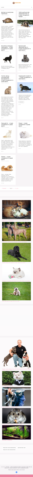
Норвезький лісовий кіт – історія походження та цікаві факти (25, 77)
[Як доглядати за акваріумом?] (16, 432)
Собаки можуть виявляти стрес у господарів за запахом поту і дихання (14, 241)
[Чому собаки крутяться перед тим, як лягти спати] (16, 291)
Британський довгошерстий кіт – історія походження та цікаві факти (25, 48)
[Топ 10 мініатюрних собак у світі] (16, 378)
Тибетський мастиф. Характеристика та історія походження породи (24, 14)
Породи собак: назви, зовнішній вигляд (9, 447)
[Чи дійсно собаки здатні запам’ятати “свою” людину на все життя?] (16, 252)
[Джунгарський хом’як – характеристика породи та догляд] (16, 416)
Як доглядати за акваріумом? (7, 440)
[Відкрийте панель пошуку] (31, 7)
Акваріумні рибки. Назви (21, 447)
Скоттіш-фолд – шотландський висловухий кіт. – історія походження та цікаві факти (7, 78)
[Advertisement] (8, 320)
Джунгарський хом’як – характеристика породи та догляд (12, 424)
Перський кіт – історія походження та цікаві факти (7, 125)
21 (9, 188)
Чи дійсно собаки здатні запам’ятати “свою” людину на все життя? (13, 262)
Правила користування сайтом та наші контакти (16, 469)
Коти (2, 117)
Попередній (3, 188)
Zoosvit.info (16, 475)
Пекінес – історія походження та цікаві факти (7, 158)
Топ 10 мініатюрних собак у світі (7, 386)
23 (12, 188)
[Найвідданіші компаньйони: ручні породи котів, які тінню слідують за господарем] (16, 272)
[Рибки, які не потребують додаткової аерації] (16, 397)
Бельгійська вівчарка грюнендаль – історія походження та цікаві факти (7, 48)
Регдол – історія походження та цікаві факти (24, 125)
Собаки (20, 39)
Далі (17, 188)
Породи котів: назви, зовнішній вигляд (9, 449)
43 (15, 188)
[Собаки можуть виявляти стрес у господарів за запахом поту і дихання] (16, 231)
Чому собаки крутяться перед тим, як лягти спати (10, 301)
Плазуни (3, 40)
